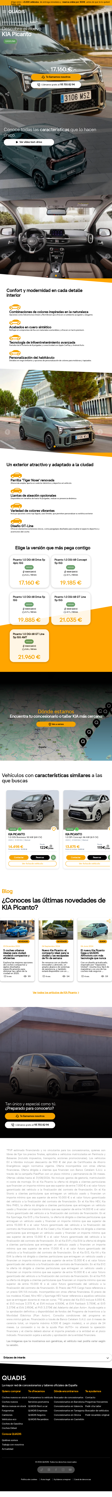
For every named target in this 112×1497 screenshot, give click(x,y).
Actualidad (7, 1449)
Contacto (90, 1397)
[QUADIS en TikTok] (41, 1469)
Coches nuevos (10, 1402)
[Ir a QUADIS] (50, 12)
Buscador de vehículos (97, 1410)
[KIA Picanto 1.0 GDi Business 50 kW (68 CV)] (32, 810)
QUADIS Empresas (37, 1410)
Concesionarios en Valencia (68, 1406)
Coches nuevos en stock (14, 1397)
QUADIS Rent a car (38, 1406)
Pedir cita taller (93, 1406)
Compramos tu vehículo (40, 1397)
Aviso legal (45, 1479)
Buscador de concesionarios (68, 1397)
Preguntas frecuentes (96, 1402)
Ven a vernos (58, 724)
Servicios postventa (38, 1402)
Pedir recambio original (97, 1415)
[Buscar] (108, 11)
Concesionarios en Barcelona (69, 1402)
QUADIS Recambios (38, 1419)
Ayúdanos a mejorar (62, 1479)
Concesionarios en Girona (67, 1415)
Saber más (16, 4)
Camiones (7, 1415)
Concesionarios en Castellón (69, 1419)
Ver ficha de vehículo (32, 864)
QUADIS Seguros (36, 1415)
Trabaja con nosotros (13, 1444)
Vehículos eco (9, 1419)
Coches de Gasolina (12, 1424)
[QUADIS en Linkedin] (48, 1469)
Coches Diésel (9, 1428)
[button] (4, 256)
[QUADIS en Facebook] (56, 1469)
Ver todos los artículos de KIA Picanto (55, 992)
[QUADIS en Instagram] (63, 1469)
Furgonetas (8, 1410)
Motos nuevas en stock (14, 1406)
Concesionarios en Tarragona (69, 1410)
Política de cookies (29, 1479)
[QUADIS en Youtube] (70, 1469)
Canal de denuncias (82, 1479)
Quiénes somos (10, 1440)
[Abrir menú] (4, 12)
